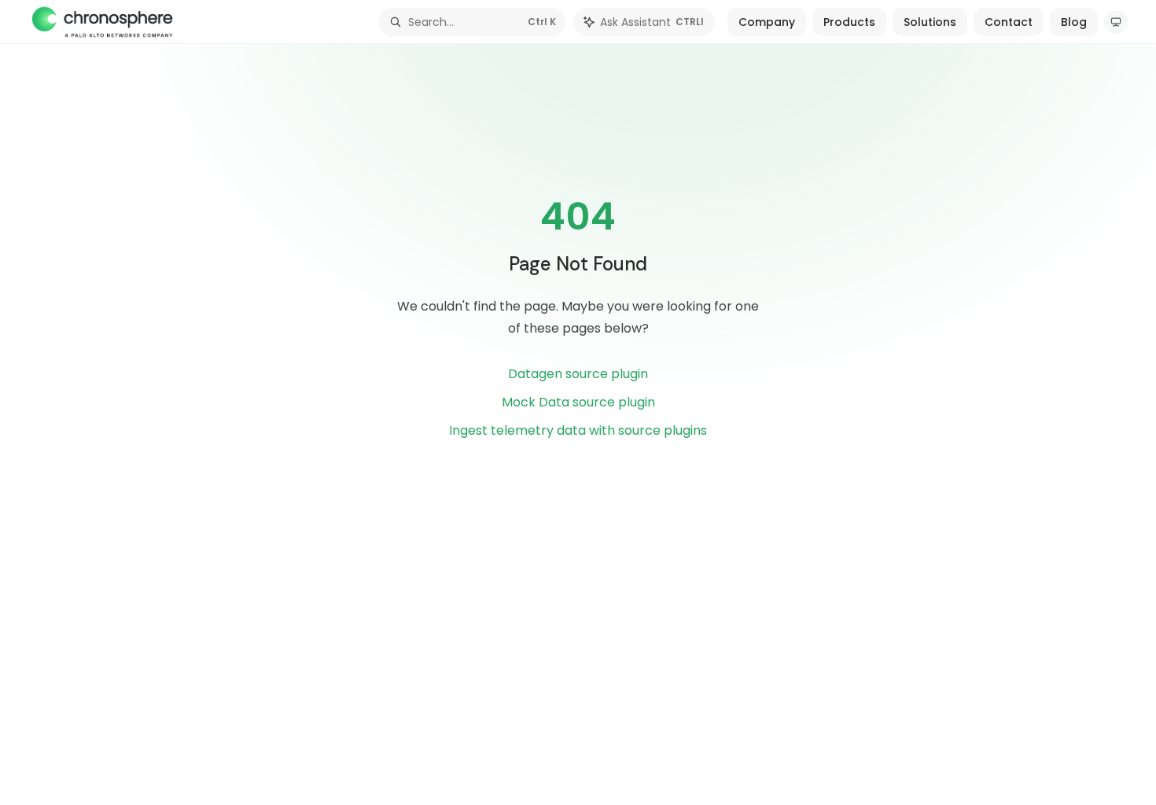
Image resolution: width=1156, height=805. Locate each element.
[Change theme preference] (1116, 22)
